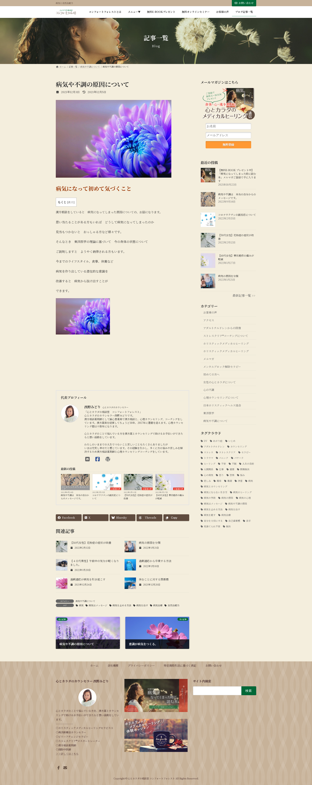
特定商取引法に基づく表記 (180, 665)
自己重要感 (234, 520)
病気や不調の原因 (237, 503)
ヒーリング (209, 463)
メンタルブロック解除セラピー (222, 366)
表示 (70, 202)
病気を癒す (210, 515)
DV (205, 441)
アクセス (208, 320)
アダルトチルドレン (214, 446)
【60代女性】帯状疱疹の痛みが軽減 (169, 497)
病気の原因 (227, 498)
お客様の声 (115, 489)
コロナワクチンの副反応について (106, 497)
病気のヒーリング (242, 492)
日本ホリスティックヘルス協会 (222, 405)
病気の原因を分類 (150, 542)
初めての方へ (211, 374)
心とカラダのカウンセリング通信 (228, 105)
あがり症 (217, 441)
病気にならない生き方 (215, 492)
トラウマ (208, 458)
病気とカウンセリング (215, 486)
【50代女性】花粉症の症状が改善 (138, 497)
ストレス (208, 452)
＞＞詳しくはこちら (67, 754)
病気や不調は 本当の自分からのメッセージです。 (75, 497)
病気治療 (157, 605)
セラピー (246, 452)
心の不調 (208, 390)
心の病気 (208, 475)
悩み (242, 475)
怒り (221, 475)
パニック (223, 458)
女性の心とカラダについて (219, 382)
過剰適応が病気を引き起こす (87, 579)
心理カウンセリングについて (221, 397)
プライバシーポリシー (141, 665)
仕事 (221, 469)
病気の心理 (245, 498)
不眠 (234, 463)
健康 (232, 469)
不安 (223, 463)
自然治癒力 (173, 605)
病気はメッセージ (98, 605)
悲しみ (207, 480)
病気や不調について (85, 600)
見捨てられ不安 (212, 526)
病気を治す (142, 605)
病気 (81, 605)
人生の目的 (248, 463)
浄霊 (240, 480)
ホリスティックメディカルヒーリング (75, 488)
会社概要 (113, 665)
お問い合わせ (246, 3)
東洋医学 (208, 413)
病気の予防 (210, 498)
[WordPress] (109, 458)
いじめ (231, 441)
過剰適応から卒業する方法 (155, 561)
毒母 (219, 480)
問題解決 (245, 469)
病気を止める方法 (121, 605)
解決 (228, 526)
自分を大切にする (213, 520)
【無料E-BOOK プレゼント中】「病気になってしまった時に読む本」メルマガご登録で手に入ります (237, 175)
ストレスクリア (227, 452)
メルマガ (208, 359)
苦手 (248, 520)
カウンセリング (239, 446)
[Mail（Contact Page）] (88, 458)
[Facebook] (98, 458)
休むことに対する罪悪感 (154, 579)
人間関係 (208, 469)
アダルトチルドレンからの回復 (222, 328)
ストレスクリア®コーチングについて (225, 336)
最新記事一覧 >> (244, 295)
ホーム (94, 665)
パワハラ (239, 458)
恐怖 (232, 475)
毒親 (229, 480)
